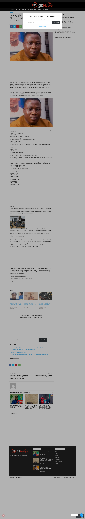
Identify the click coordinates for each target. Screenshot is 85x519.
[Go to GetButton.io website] (82, 517)
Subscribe (56, 22)
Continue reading (42, 26)
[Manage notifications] (3, 515)
